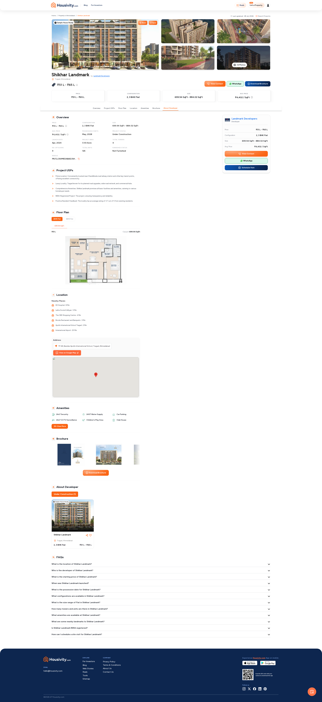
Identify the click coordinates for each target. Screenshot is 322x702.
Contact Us (108, 672)
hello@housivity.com (53, 671)
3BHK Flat (69, 219)
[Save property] (90, 535)
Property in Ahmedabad (66, 15)
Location (133, 108)
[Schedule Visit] (312, 691)
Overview (96, 108)
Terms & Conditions (112, 665)
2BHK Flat (57, 219)
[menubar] (77, 85)
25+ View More (60, 426)
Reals (242, 5)
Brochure (156, 108)
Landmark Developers (101, 76)
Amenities (145, 108)
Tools (85, 675)
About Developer (170, 108)
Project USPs (109, 108)
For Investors (96, 5)
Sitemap (86, 679)
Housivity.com (259, 658)
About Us (107, 668)
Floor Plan (122, 108)
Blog (86, 5)
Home (54, 15)
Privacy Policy (109, 661)
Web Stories (88, 668)
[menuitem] (77, 85)
